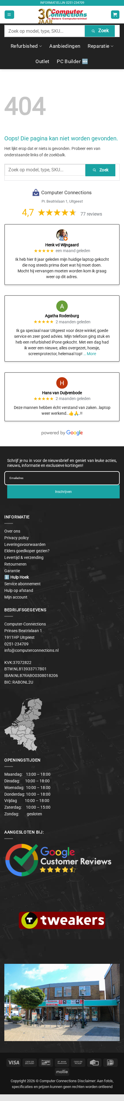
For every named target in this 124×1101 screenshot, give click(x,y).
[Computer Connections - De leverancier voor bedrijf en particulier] (62, 14)
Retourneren (15, 564)
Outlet (42, 61)
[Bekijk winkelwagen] (115, 14)
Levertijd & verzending (24, 557)
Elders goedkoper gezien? (27, 550)
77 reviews (91, 214)
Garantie (12, 570)
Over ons (12, 531)
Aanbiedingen (64, 46)
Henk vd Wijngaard (62, 245)
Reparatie (98, 46)
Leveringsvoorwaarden (25, 544)
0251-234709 (75, 3)
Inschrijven (63, 492)
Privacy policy (16, 537)
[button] (9, 14)
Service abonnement (22, 583)
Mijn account (15, 597)
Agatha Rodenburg (62, 315)
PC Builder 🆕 (72, 61)
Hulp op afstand (18, 590)
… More (89, 353)
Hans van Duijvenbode (62, 392)
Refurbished (24, 46)
